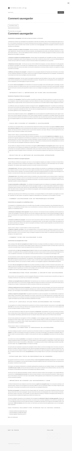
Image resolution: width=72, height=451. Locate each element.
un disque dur (37, 213)
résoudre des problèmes (39, 290)
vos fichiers (37, 168)
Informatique (13, 25)
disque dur (29, 59)
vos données (21, 54)
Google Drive (56, 250)
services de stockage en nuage (56, 213)
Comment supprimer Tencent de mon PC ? (17, 414)
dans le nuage (58, 177)
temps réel (11, 150)
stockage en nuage (44, 318)
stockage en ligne (46, 250)
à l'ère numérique (11, 244)
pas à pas (42, 44)
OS (45, 107)
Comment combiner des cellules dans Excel (18, 411)
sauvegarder (18, 38)
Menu (68, 3)
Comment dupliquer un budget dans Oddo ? (18, 412)
